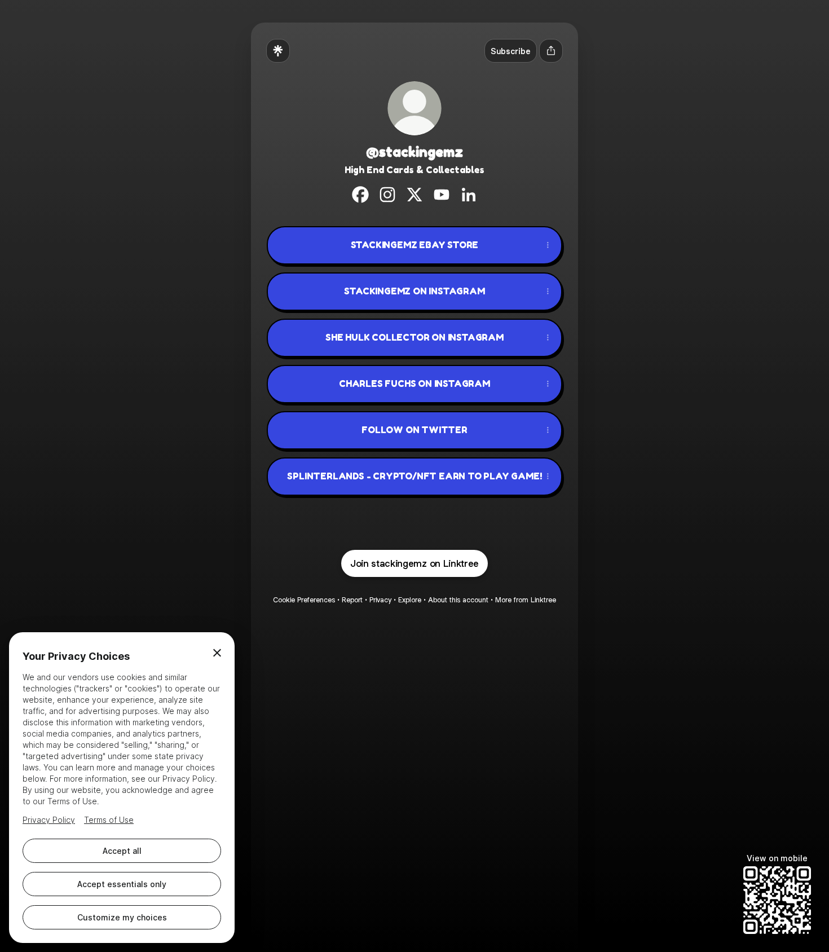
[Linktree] (278, 50)
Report (352, 600)
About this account (458, 600)
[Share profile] (551, 50)
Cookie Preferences (304, 600)
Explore (409, 600)
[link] (360, 194)
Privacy (380, 600)
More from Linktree (525, 600)
